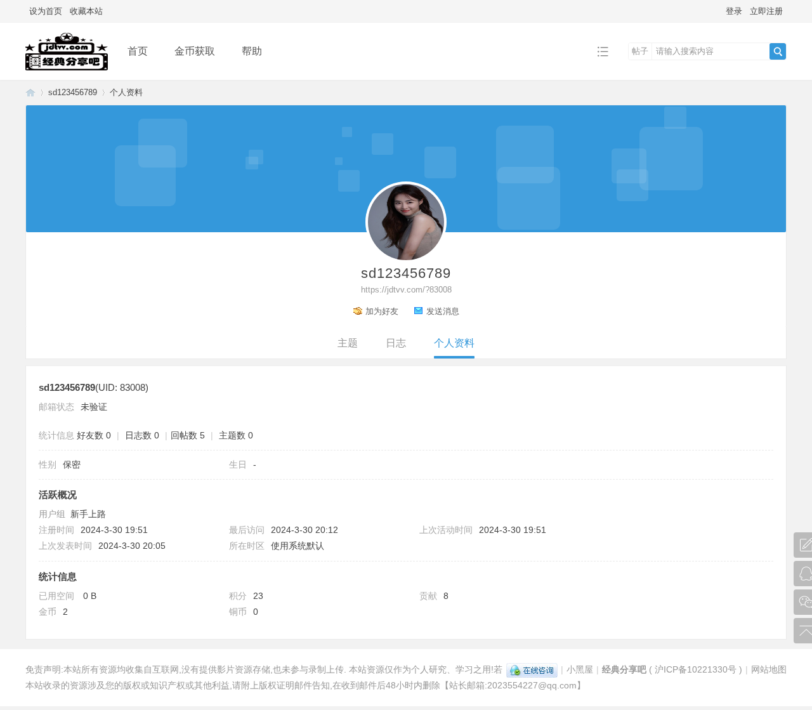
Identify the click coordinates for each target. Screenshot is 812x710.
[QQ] (532, 669)
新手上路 (88, 514)
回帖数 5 (188, 435)
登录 (734, 11)
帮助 (252, 51)
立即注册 (766, 11)
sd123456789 (72, 92)
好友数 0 (94, 435)
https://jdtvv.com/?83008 (406, 289)
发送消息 (442, 311)
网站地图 (769, 669)
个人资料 (454, 343)
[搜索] (777, 51)
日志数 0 (142, 435)
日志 (396, 343)
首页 (138, 51)
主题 (347, 343)
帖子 (640, 51)
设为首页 (45, 11)
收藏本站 (86, 11)
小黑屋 (579, 669)
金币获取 (194, 51)
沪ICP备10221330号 (696, 669)
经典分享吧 (30, 92)
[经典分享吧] (66, 71)
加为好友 (381, 311)
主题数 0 (236, 435)
